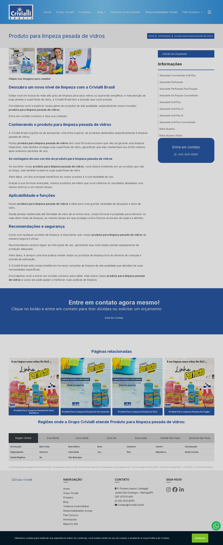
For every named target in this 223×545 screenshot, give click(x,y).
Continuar (200, 538)
